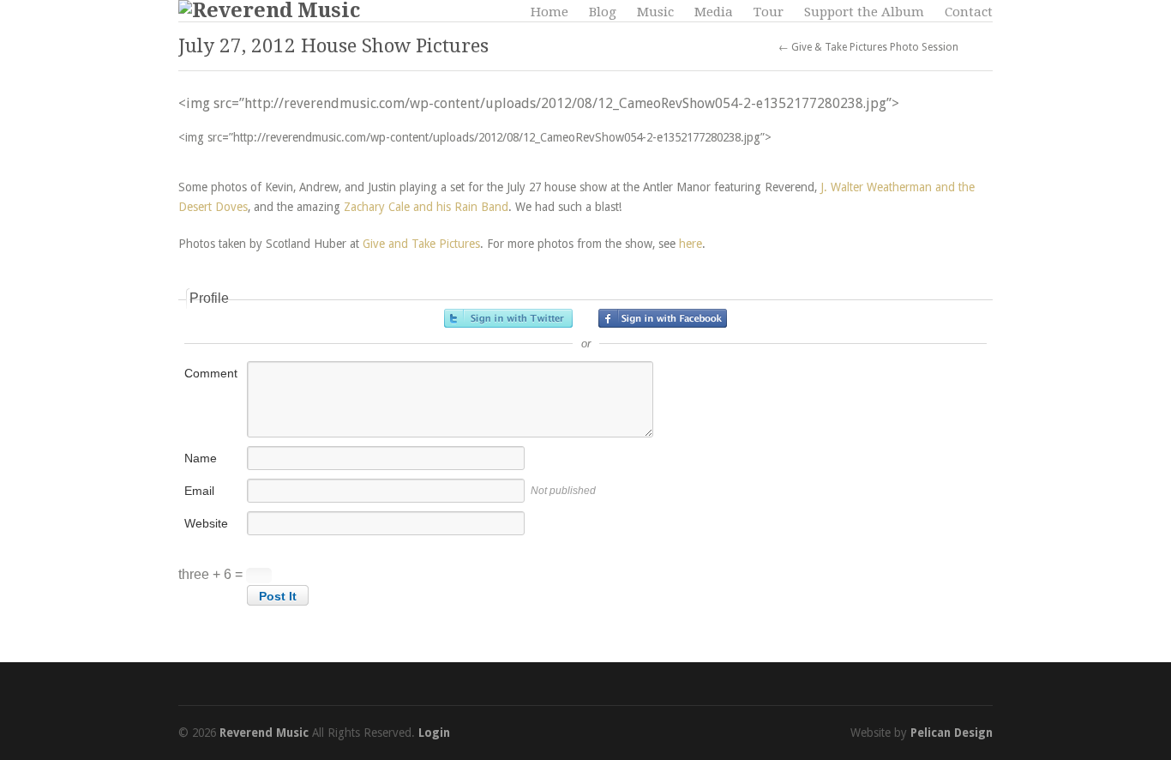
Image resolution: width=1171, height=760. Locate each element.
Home (549, 12)
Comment (210, 373)
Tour (769, 12)
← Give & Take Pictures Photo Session (868, 47)
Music (655, 12)
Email (199, 491)
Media (713, 12)
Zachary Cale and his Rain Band (426, 207)
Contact (969, 12)
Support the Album (864, 12)
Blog (602, 12)
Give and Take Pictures (421, 243)
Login (434, 732)
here (690, 243)
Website (206, 523)
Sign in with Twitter (508, 318)
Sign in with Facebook (662, 318)
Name (200, 458)
